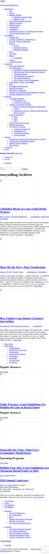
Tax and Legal (14, 360)
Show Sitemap (5, 541)
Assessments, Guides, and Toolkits (21, 82)
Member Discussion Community (20, 519)
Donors (16, 46)
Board (11, 56)
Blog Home (9, 344)
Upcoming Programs (16, 98)
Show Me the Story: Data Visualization (22, 267)
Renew (11, 13)
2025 (15, 117)
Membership (9, 9)
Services (8, 137)
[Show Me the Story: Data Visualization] (17, 262)
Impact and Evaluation (17, 354)
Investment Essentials (21, 133)
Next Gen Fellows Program (19, 123)
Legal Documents (15, 62)
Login (7, 149)
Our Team (12, 54)
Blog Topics (9, 346)
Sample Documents (16, 88)
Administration (32, 272)
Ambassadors (14, 27)
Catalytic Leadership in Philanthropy (22, 39)
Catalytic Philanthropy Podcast (20, 94)
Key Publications (15, 68)
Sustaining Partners (20, 48)
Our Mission (9, 35)
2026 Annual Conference (14, 480)
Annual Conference (16, 115)
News (11, 52)
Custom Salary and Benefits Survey (22, 141)
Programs (8, 96)
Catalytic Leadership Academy (20, 105)
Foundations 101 (20, 101)
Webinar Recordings (16, 125)
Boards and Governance (18, 350)
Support (12, 44)
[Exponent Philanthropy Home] (9, 5)
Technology (42, 272)
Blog (11, 84)
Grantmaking (35, 217)
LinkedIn (8, 163)
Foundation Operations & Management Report (30, 70)
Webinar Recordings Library (19, 535)
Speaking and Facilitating (18, 143)
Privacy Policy (36, 549)
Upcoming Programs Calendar (20, 529)
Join (10, 11)
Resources (8, 64)
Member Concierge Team (23, 17)
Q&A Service (14, 145)
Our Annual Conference (17, 531)
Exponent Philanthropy (19, 217)
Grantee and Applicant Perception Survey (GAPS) (27, 139)
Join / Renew (9, 501)
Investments (13, 356)
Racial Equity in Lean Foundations (26, 80)
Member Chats (19, 19)
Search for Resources (16, 66)
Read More (29, 235)
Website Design (5, 551)
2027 (15, 121)
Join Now (18, 153)
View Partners (39, 497)
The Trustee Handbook (22, 78)
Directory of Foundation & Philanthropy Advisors (27, 92)
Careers (12, 60)
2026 (15, 119)
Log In (7, 159)
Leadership (13, 358)
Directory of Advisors (17, 521)
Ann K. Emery (18, 272)
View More (4, 372)
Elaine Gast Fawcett (22, 326)
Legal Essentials (19, 135)
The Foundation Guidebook (24, 76)
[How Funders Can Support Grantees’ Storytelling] (17, 314)
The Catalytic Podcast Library (20, 523)
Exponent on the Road (22, 103)
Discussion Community (17, 90)
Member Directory (15, 23)
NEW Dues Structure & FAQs (20, 21)
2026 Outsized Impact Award (19, 33)
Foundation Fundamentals (18, 86)
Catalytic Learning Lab (22, 129)
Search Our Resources (17, 513)
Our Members (10, 505)
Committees (13, 29)
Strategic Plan (14, 37)
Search (24, 169)
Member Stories (15, 25)
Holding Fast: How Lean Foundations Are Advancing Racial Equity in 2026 (24, 469)
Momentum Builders (21, 50)
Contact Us (9, 147)
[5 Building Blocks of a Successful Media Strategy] (17, 204)
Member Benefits (15, 15)
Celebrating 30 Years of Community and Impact (26, 31)
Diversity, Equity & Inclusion (19, 42)
